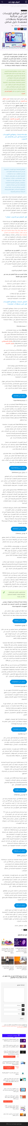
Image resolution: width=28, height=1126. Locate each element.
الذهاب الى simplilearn (18, 682)
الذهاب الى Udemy (20, 621)
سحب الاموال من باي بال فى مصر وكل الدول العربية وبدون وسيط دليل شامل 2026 (11, 1090)
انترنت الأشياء (10, 343)
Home (25, 5)
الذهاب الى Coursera (19, 729)
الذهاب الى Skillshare (19, 529)
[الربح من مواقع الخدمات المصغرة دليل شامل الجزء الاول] (7, 957)
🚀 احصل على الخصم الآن (9, 1056)
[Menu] (26, 2)
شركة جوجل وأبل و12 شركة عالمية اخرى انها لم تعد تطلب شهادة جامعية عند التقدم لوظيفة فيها (14, 233)
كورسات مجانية (20, 5)
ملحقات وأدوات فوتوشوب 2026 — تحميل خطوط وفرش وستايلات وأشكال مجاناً (11, 1108)
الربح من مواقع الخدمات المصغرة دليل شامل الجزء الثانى (21, 968)
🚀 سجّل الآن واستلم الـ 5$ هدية (8, 1068)
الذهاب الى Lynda (20, 790)
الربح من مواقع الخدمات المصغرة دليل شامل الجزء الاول (8, 968)
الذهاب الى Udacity (19, 851)
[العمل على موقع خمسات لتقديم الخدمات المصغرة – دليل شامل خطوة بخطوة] (7, 939)
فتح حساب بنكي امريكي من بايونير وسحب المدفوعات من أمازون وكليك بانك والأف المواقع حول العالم (11, 1080)
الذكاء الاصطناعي (7, 341)
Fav (22, 929)
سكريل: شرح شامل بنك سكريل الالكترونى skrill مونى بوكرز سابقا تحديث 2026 (12, 1097)
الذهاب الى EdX (20, 905)
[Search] (2, 2)
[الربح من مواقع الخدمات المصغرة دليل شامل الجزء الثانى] (20, 957)
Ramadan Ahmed (24, 25)
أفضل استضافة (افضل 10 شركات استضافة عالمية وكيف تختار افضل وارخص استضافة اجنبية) (11, 1053)
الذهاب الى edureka (19, 396)
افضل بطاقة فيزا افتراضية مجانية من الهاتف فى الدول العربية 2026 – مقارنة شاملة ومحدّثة (10, 1063)
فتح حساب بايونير (7, 1084)
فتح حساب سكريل (8, 1101)
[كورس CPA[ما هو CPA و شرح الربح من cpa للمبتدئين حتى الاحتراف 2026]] (20, 939)
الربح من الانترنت (14, 119)
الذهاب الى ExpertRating (18, 468)
